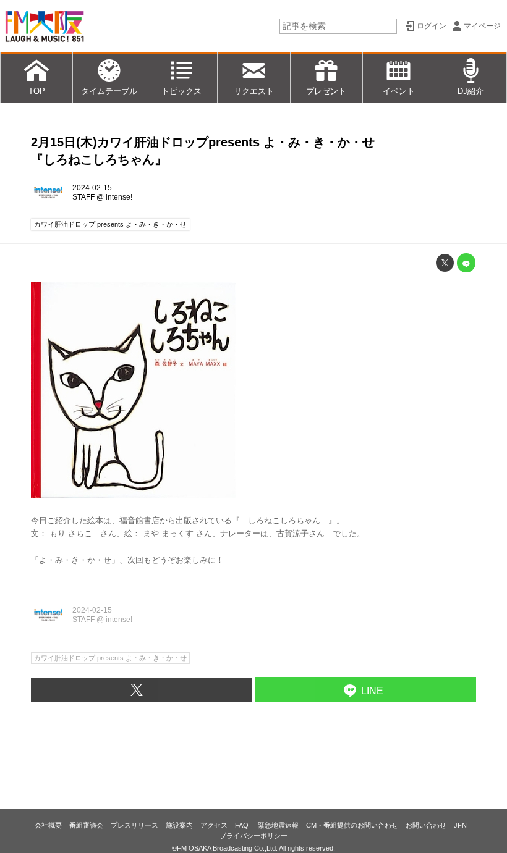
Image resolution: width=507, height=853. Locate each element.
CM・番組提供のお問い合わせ (352, 825)
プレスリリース (134, 825)
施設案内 (179, 825)
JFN (460, 825)
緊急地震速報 (278, 825)
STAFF (83, 197)
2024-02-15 (92, 187)
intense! (119, 197)
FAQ (242, 825)
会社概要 (48, 825)
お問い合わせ (426, 825)
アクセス (214, 825)
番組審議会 (86, 825)
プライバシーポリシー (253, 835)
